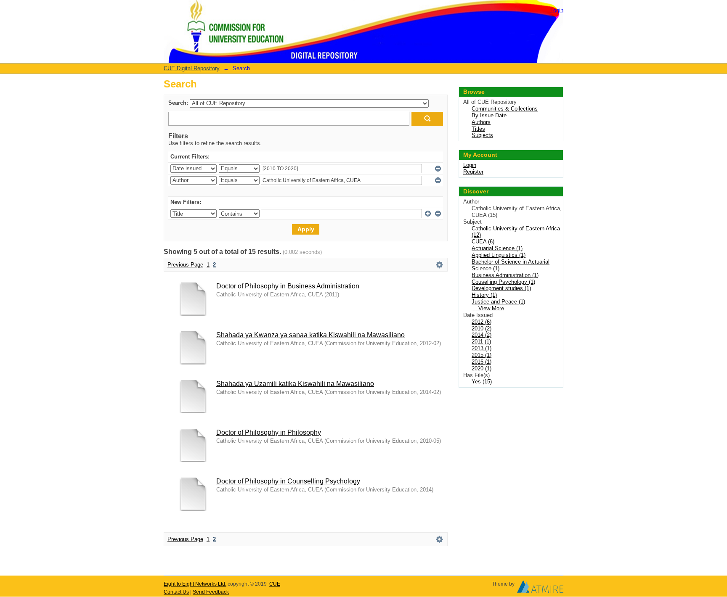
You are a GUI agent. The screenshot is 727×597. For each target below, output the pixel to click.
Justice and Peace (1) (498, 301)
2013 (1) (481, 348)
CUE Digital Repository (192, 68)
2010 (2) (481, 328)
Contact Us (176, 592)
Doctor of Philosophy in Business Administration (287, 286)
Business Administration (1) (505, 275)
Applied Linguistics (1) (498, 255)
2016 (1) (481, 362)
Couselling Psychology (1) (503, 282)
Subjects (482, 135)
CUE (274, 584)
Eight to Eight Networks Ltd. (195, 584)
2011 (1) (481, 341)
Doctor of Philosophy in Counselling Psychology (288, 481)
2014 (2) (481, 335)
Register (473, 172)
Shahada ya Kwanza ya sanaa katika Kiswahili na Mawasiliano (310, 334)
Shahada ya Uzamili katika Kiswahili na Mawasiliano (295, 383)
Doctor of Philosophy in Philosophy (268, 432)
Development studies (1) (501, 288)
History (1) (484, 295)
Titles (478, 129)
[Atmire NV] (540, 589)
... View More (488, 308)
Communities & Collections (505, 109)
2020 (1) (481, 368)
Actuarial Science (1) (497, 248)
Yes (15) (482, 381)
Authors (481, 122)
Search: (178, 103)
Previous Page (185, 265)
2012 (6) (481, 322)
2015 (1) (481, 355)
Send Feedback (211, 592)
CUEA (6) (483, 241)
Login (556, 10)
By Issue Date (489, 115)
